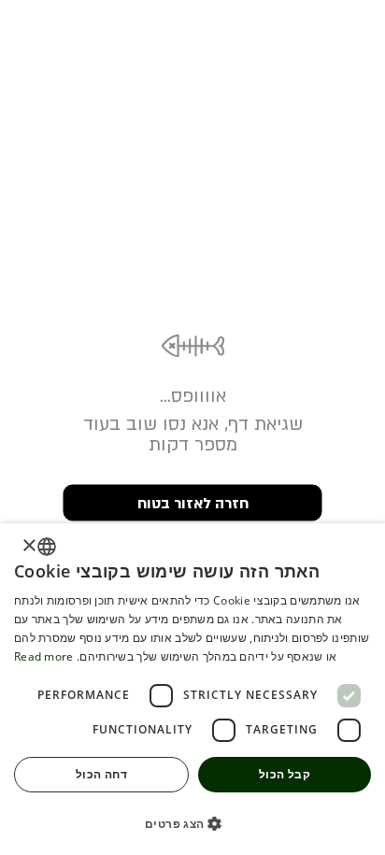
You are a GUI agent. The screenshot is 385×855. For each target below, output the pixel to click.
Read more (44, 656)
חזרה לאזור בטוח (193, 502)
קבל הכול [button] (284, 774)
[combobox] (46, 546)
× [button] (30, 546)
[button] (192, 823)
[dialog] (192, 689)
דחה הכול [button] (101, 774)
